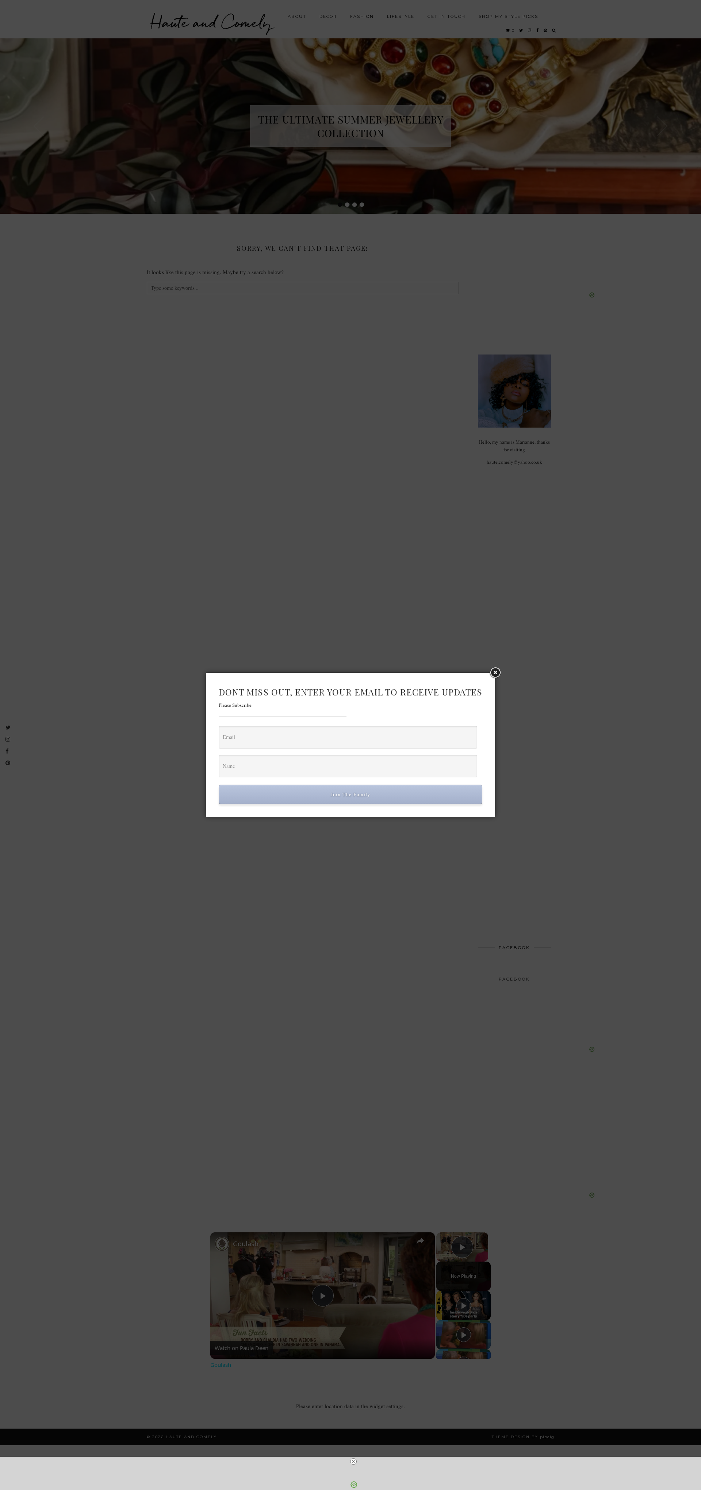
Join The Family (350, 794)
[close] (353, 1461)
